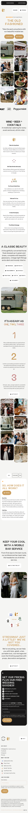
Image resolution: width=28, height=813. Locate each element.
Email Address (5, 709)
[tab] (9, 475)
